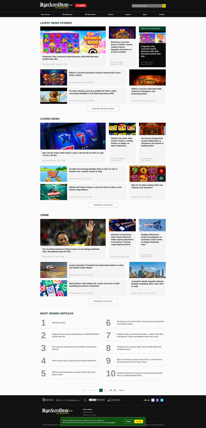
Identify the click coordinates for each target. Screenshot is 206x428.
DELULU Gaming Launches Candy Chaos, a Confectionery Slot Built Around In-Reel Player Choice (139, 361)
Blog (145, 14)
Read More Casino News (103, 205)
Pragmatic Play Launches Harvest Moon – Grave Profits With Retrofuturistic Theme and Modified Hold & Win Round (140, 335)
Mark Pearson (148, 158)
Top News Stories (58, 323)
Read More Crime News (103, 301)
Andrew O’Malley (50, 160)
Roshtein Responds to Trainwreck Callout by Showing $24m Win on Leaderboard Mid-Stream (140, 374)
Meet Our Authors (88, 412)
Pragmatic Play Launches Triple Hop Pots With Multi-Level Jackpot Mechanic (139, 348)
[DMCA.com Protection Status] (97, 400)
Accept (138, 421)
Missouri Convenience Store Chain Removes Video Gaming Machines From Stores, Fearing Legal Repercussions (122, 240)
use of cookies (110, 422)
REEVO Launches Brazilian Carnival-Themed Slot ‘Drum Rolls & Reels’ (73, 373)
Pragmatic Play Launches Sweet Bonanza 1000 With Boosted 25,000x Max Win (151, 51)
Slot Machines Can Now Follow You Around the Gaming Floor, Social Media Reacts (140, 323)
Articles (162, 14)
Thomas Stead (50, 64)
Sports (128, 14)
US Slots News (90, 14)
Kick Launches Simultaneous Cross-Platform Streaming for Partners (74, 348)
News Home (45, 14)
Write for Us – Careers (89, 415)
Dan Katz (137, 197)
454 (111, 390)
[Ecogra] (113, 400)
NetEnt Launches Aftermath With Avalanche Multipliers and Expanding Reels (146, 91)
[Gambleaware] (68, 400)
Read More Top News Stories (103, 109)
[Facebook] (157, 400)
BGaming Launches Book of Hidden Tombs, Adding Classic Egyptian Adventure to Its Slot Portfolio (122, 47)
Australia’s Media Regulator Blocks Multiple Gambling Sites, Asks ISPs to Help (147, 283)
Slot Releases (67, 14)
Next (121, 390)
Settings (128, 421)
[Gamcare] (48, 400)
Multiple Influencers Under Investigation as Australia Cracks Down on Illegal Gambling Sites (151, 240)
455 (115, 390)
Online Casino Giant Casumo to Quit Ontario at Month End (74, 361)
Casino (110, 14)
